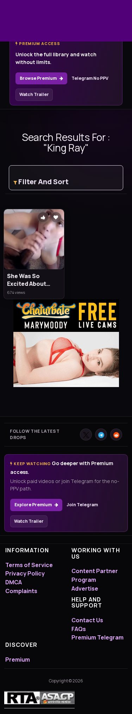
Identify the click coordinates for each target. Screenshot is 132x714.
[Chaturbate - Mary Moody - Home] (66, 343)
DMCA (13, 582)
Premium (17, 659)
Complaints (21, 591)
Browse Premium (38, 78)
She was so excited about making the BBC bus (29, 280)
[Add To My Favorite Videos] (56, 217)
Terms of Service (29, 565)
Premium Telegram (97, 637)
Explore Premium (33, 505)
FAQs (78, 629)
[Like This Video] (43, 217)
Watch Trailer (34, 94)
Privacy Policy (25, 573)
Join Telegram (82, 505)
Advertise (84, 588)
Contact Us (87, 620)
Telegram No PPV (89, 78)
